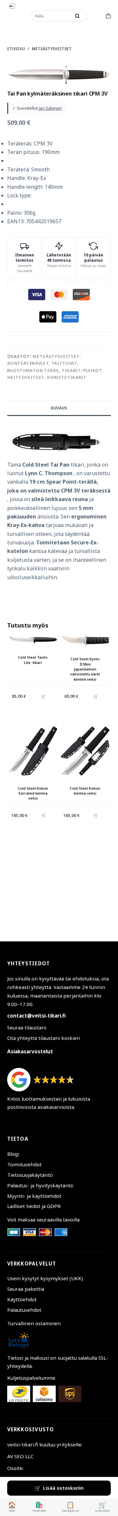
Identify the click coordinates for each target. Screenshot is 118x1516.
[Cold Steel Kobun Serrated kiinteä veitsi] (33, 750)
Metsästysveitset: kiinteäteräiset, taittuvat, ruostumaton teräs (44, 363)
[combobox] (51, 16)
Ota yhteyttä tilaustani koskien (43, 1038)
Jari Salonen (50, 108)
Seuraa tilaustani (26, 1027)
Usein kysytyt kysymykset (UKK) (45, 1278)
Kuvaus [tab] (59, 408)
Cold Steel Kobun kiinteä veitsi (85, 791)
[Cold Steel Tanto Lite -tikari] (33, 640)
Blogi (13, 1154)
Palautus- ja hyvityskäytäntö (40, 1185)
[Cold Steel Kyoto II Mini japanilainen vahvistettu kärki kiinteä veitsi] (85, 640)
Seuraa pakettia (25, 1288)
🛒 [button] (43, 696)
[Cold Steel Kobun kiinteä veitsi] (85, 750)
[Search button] (77, 16)
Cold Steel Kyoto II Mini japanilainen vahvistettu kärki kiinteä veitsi (85, 669)
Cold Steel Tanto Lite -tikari (33, 660)
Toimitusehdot (24, 1164)
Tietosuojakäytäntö (30, 1175)
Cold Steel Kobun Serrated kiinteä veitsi (33, 793)
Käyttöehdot (22, 1299)
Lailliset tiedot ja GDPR (34, 1206)
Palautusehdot (24, 1310)
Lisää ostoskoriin (63, 1488)
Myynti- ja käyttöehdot (34, 1196)
